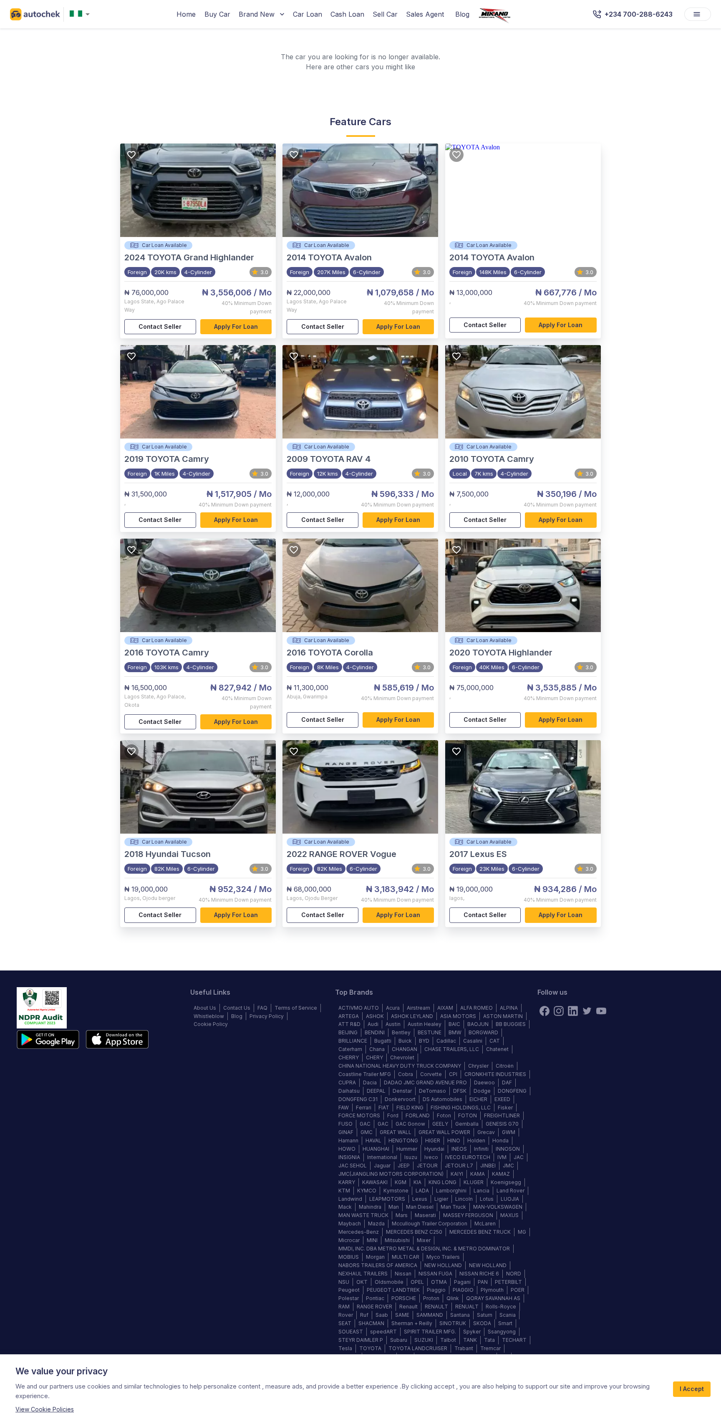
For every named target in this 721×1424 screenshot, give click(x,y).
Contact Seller (160, 326)
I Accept (692, 1388)
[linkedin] (573, 1011)
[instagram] (559, 1011)
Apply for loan (236, 326)
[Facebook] (544, 1011)
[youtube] (601, 1011)
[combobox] (81, 14)
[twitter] (587, 1011)
